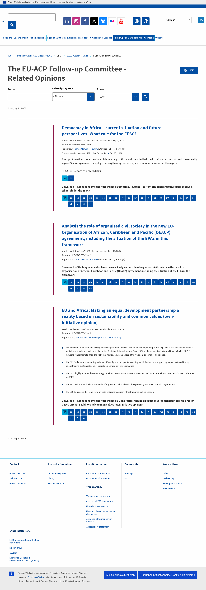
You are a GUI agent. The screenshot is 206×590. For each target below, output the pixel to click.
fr (122, 198)
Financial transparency (97, 506)
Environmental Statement (98, 478)
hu (161, 198)
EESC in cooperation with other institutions (24, 541)
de (97, 198)
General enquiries (18, 483)
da (90, 198)
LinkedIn (67, 21)
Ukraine (159, 37)
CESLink (13, 553)
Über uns (7, 37)
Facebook (85, 21)
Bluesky (103, 21)
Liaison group (15, 548)
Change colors (146, 21)
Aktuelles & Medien (66, 37)
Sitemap (129, 473)
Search (11, 89)
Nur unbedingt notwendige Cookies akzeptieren (167, 575)
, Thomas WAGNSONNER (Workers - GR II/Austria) (98, 337)
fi (84, 204)
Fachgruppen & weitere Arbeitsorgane (134, 37)
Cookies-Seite (36, 577)
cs (84, 198)
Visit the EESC (16, 478)
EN (71, 178)
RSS (191, 70)
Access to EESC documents (99, 501)
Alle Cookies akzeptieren (120, 575)
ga (129, 198)
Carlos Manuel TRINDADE (86, 149)
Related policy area (62, 88)
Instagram (76, 21)
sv (90, 204)
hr (135, 198)
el (110, 198)
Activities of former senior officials (99, 520)
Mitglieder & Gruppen (101, 37)
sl (78, 204)
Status (100, 89)
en (116, 198)
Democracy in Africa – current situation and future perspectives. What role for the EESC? (112, 131)
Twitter (94, 21)
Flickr (112, 21)
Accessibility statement (97, 527)
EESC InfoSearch (56, 483)
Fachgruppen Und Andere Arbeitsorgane (34, 56)
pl (181, 198)
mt (167, 198)
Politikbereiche (38, 37)
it (142, 198)
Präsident (83, 37)
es (77, 198)
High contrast (136, 21)
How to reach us (17, 473)
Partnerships (169, 488)
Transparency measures (98, 496)
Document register (57, 473)
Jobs (165, 473)
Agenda (51, 37)
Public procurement (172, 483)
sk (71, 204)
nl (174, 198)
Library (51, 478)
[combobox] (73, 96)
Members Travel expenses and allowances (101, 513)
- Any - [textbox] (102, 97)
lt (155, 198)
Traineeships (169, 478)
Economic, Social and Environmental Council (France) (24, 559)
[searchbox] (73, 97)
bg (71, 198)
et (103, 198)
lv (148, 198)
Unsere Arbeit (21, 37)
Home (10, 56)
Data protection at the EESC (99, 473)
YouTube (121, 21)
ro (193, 198)
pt (187, 198)
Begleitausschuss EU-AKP (77, 56)
